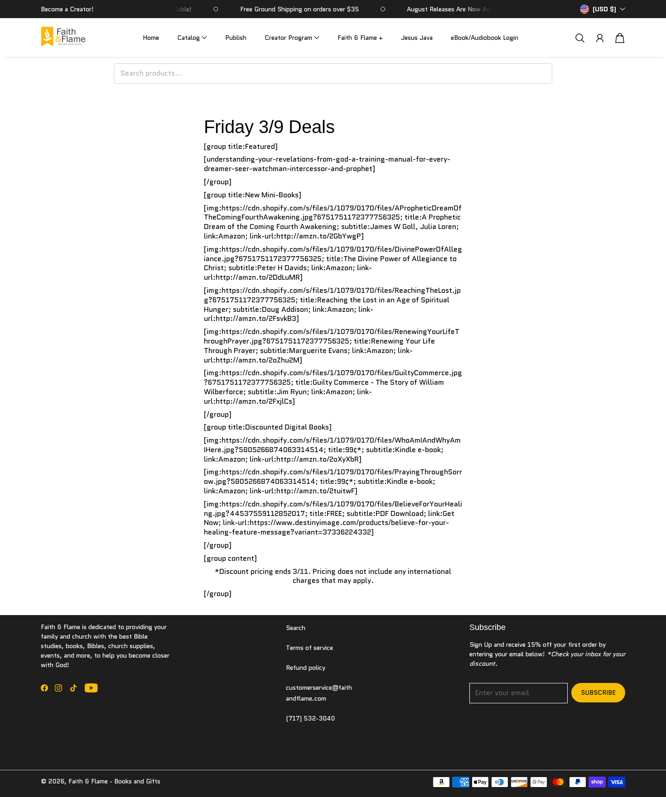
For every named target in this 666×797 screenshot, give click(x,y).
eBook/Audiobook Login (484, 37)
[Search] (579, 37)
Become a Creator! (67, 9)
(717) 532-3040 (310, 718)
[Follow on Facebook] (44, 687)
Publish (235, 37)
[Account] (599, 38)
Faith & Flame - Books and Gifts (114, 781)
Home (151, 37)
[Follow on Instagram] (58, 687)
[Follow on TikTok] (73, 687)
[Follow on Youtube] (91, 687)
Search (295, 627)
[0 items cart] (619, 38)
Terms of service (309, 647)
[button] (192, 38)
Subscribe (598, 692)
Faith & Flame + (360, 37)
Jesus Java (417, 37)
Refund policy (305, 667)
